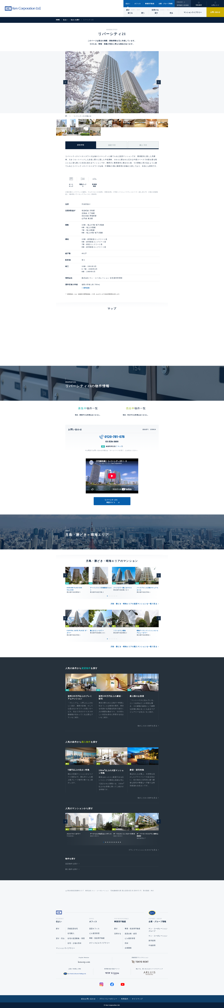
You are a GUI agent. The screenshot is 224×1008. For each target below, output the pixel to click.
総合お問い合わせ (88, 999)
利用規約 (124, 999)
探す (128, 10)
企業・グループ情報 (166, 3)
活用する (155, 10)
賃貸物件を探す (71, 864)
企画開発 (128, 948)
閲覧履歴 (199, 5)
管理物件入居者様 (183, 5)
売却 (126, 943)
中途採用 (152, 945)
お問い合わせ (215, 12)
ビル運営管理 (94, 933)
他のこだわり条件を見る (147, 726)
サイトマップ (137, 999)
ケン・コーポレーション (158, 936)
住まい (128, 3)
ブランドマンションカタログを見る (143, 850)
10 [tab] (120, 842)
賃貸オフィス (94, 929)
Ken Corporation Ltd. (23, 8)
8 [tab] (116, 842)
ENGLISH (179, 2)
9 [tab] (118, 842)
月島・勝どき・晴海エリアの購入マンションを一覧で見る (134, 646)
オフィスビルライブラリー (99, 943)
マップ (120, 446)
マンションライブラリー (193, 12)
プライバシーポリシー (108, 999)
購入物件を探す (71, 869)
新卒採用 (152, 941)
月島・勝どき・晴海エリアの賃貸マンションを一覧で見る (134, 604)
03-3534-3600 (112, 441)
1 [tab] (103, 842)
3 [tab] (107, 842)
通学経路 (86, 288)
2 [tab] (105, 842)
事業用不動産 (149, 3)
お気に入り (215, 5)
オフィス (138, 3)
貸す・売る (60, 938)
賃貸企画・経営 (131, 934)
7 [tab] (114, 842)
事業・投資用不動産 (97, 938)
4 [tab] (109, 842)
